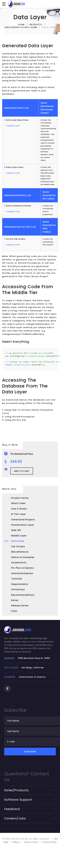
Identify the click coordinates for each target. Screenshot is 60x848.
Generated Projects (23, 519)
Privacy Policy (49, 842)
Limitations (18, 589)
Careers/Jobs (15, 818)
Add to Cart (22, 471)
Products (36, 24)
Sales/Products (16, 790)
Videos (16, 842)
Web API (16, 530)
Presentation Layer (22, 524)
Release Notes (20, 605)
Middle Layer (18, 535)
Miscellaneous (20, 551)
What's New (18, 503)
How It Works (19, 508)
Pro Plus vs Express (22, 567)
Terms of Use (31, 842)
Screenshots (19, 562)
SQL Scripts (18, 546)
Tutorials (16, 578)
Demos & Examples (22, 557)
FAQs (14, 611)
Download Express (22, 573)
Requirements (19, 584)
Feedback (12, 809)
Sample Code (13, 126)
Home (21, 24)
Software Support (18, 800)
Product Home (19, 498)
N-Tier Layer (18, 514)
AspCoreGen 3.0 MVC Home (20, 27)
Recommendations (22, 595)
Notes (14, 600)
